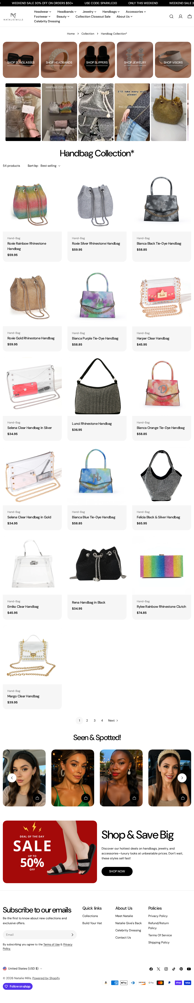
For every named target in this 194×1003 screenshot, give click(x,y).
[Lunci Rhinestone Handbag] (96, 386)
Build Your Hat (92, 923)
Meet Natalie (124, 916)
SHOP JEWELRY (135, 62)
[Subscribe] (72, 935)
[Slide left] (11, 777)
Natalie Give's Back (128, 923)
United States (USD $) (23, 968)
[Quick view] (56, 181)
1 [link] (79, 720)
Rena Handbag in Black (88, 602)
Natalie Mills (22, 978)
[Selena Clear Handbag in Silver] (32, 386)
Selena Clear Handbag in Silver (29, 428)
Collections (90, 916)
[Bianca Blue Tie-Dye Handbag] (96, 475)
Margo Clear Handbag (23, 696)
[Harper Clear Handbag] (161, 296)
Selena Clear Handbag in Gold (29, 517)
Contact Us (123, 937)
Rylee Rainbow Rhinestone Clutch (161, 606)
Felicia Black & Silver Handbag (158, 517)
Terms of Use (51, 944)
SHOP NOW (117, 871)
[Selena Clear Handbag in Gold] (32, 475)
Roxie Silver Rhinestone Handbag (96, 243)
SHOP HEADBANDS (59, 62)
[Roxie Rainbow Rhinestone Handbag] (32, 202)
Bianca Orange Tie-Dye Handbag (161, 428)
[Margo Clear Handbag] (32, 654)
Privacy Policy (158, 916)
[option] (23, 112)
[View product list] (37, 798)
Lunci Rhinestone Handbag (92, 423)
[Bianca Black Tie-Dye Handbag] (161, 202)
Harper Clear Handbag (153, 338)
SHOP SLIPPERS (97, 62)
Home (71, 33)
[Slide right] (182, 777)
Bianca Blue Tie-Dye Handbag (93, 517)
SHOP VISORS (173, 62)
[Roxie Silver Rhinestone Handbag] (96, 202)
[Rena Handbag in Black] (96, 565)
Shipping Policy (159, 942)
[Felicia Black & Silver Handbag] (161, 475)
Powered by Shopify (46, 978)
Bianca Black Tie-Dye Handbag (159, 243)
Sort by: (33, 166)
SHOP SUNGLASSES (20, 62)
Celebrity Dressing (128, 930)
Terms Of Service (160, 935)
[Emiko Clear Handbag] (32, 565)
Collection (87, 33)
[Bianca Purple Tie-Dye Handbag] (96, 296)
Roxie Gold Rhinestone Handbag (30, 338)
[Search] (171, 16)
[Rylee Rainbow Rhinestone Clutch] (161, 565)
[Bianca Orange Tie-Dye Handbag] (161, 386)
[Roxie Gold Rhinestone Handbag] (32, 296)
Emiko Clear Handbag (22, 606)
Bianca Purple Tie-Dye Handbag (95, 338)
